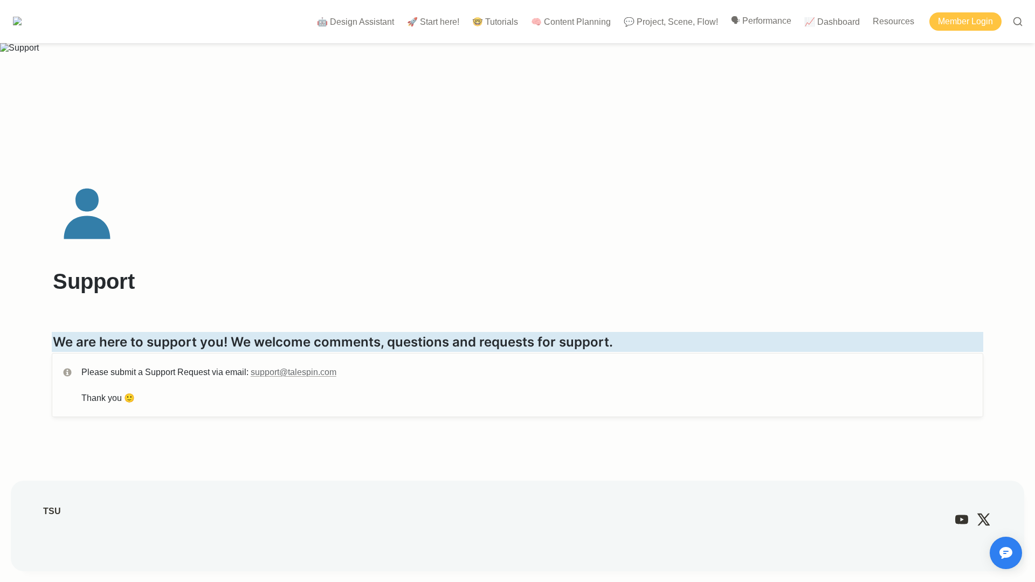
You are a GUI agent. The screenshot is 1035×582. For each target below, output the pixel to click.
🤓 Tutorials (495, 21)
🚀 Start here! (433, 21)
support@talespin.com (293, 372)
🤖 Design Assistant (355, 21)
